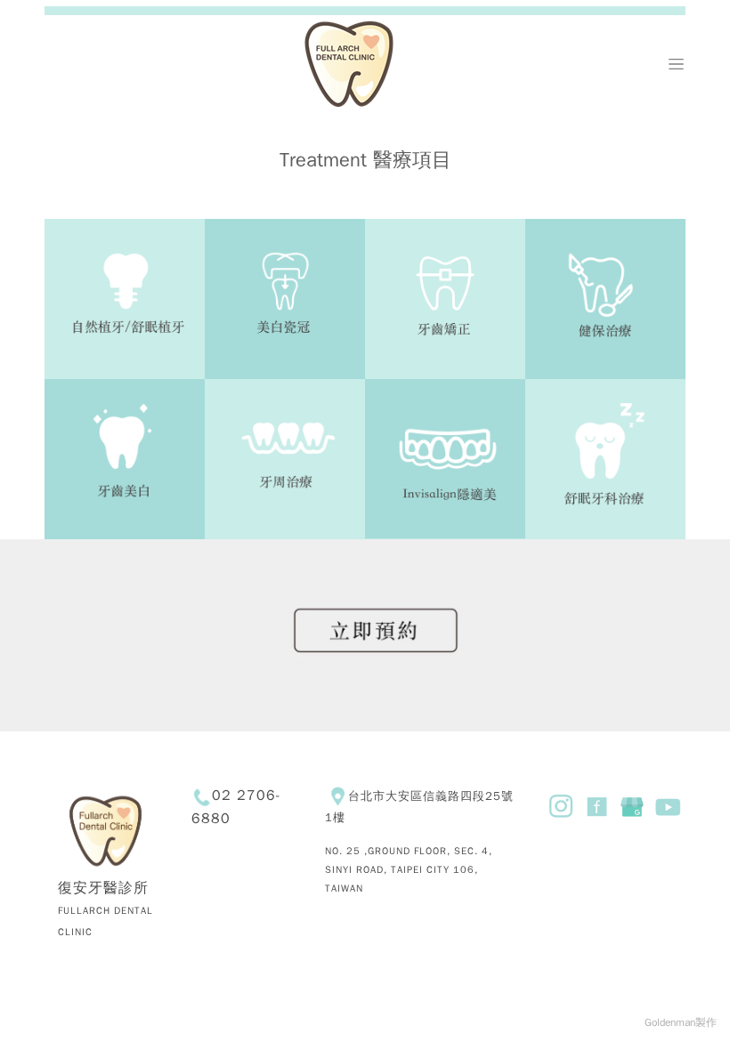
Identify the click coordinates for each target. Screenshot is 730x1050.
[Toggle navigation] (676, 63)
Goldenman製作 (681, 1022)
